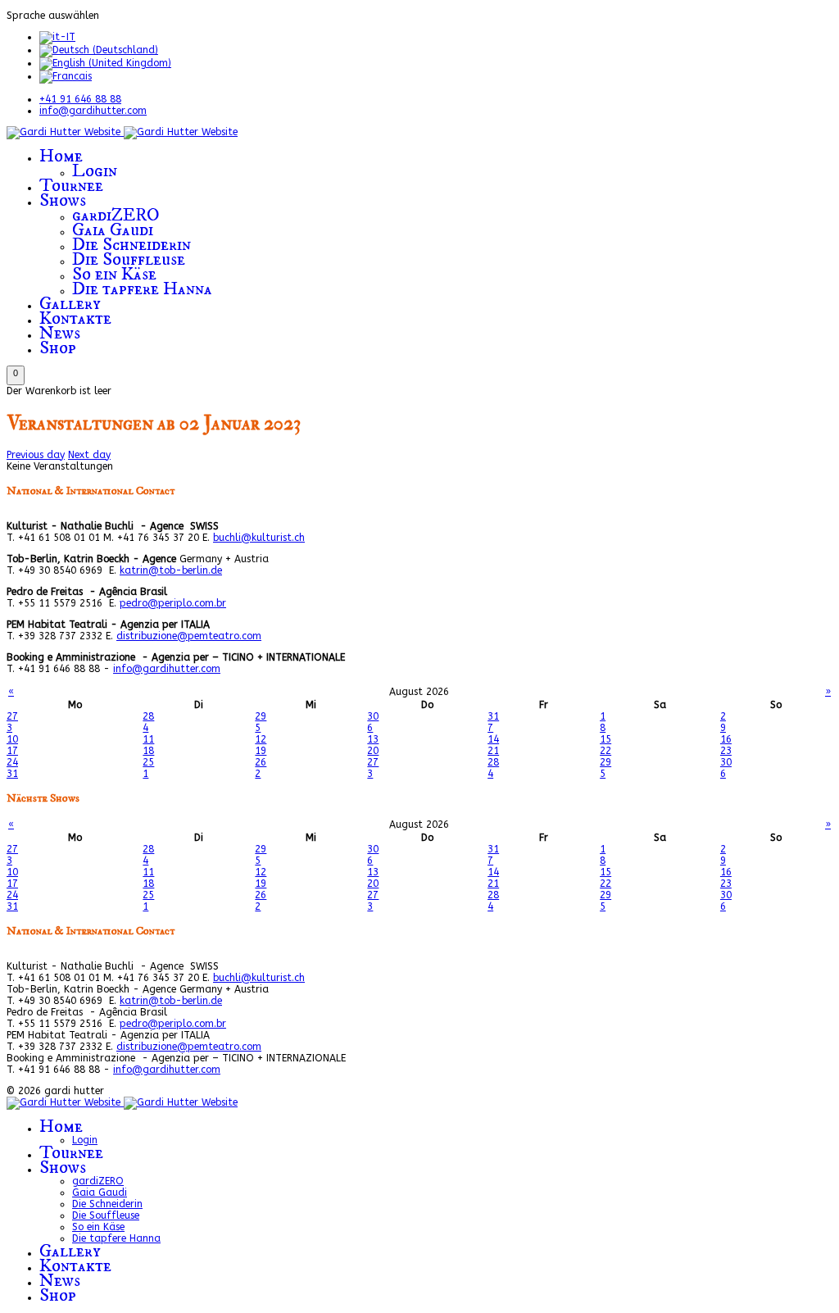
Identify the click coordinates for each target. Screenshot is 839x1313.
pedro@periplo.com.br (173, 603)
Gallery (70, 304)
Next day (89, 455)
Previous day (36, 455)
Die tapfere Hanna (142, 289)
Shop (57, 348)
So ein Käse (114, 274)
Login (94, 171)
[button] (16, 375)
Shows (62, 200)
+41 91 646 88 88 (80, 99)
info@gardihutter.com (93, 110)
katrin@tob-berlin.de (171, 570)
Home (61, 156)
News (59, 333)
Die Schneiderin (131, 245)
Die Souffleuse (128, 259)
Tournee (71, 186)
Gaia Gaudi (112, 230)
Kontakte (75, 318)
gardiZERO (116, 215)
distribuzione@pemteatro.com (188, 636)
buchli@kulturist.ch (259, 537)
